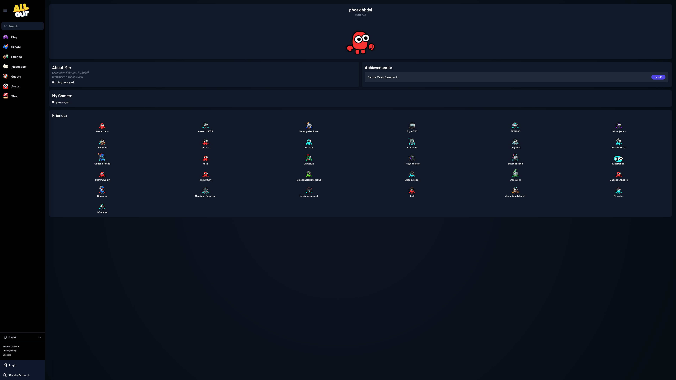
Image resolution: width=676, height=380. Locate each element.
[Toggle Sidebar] (5, 10)
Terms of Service (11, 346)
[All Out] (19, 10)
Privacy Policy (9, 350)
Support (7, 354)
